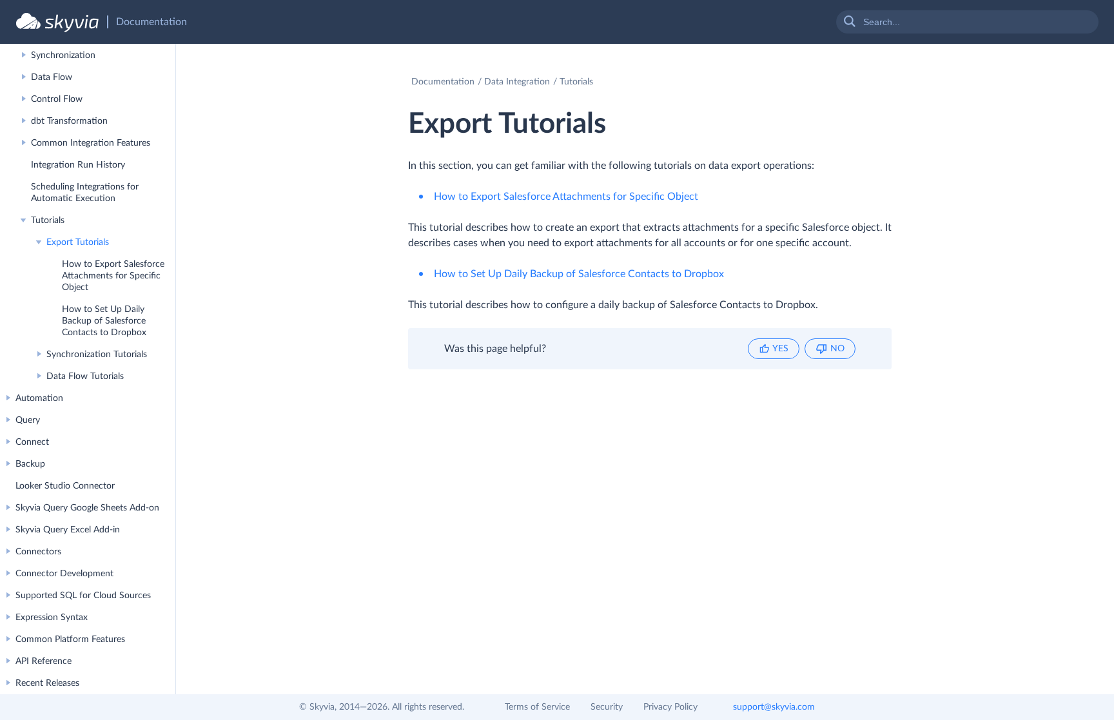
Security (607, 707)
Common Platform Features (70, 639)
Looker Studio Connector (65, 486)
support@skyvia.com (774, 707)
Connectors (38, 551)
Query (27, 420)
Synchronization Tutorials (96, 354)
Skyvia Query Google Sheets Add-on (87, 507)
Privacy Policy (670, 707)
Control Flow (57, 99)
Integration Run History (78, 165)
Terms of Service (537, 707)
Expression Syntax (51, 617)
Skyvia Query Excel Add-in (67, 529)
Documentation (442, 81)
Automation (39, 398)
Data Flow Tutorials (85, 376)
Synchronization (63, 55)
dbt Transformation (69, 121)
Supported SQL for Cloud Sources (83, 595)
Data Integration (517, 81)
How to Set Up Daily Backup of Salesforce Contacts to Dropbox (104, 321)
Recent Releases (47, 683)
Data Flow (51, 77)
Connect (32, 442)
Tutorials (47, 220)
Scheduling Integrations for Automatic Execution (85, 192)
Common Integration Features (90, 143)
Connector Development (64, 573)
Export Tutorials (77, 242)
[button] (773, 348)
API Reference (43, 661)
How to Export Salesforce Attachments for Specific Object (113, 276)
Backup (30, 464)
